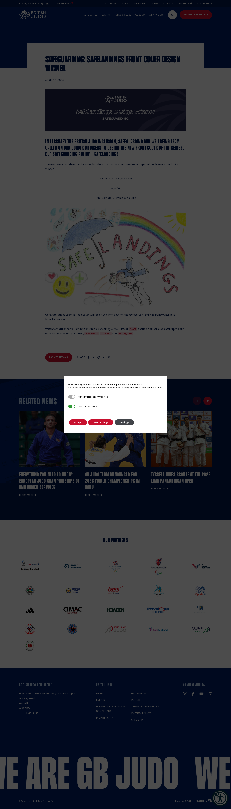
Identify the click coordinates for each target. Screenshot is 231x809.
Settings (124, 422)
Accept (78, 422)
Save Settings (100, 422)
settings (157, 387)
